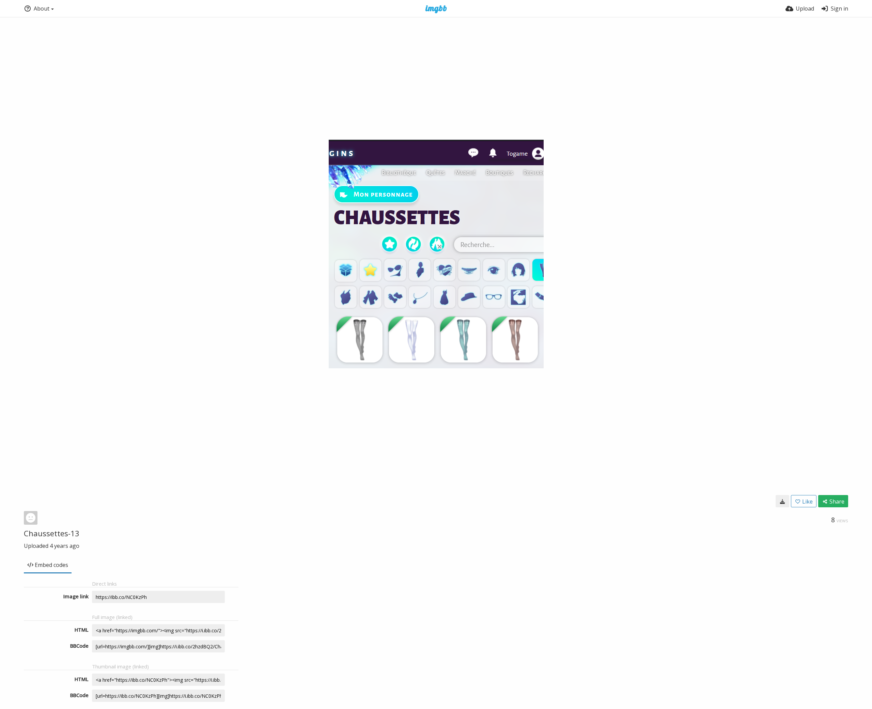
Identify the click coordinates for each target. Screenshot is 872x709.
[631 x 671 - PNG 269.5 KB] (782, 501)
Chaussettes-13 (51, 533)
